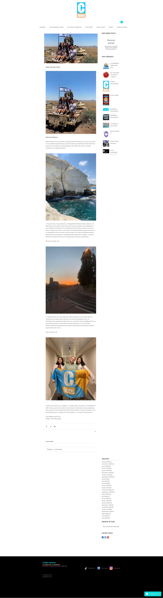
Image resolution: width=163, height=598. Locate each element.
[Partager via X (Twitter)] (50, 426)
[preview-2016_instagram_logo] (111, 568)
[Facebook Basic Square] (103, 537)
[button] (121, 21)
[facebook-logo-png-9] (98, 568)
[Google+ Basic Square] (108, 537)
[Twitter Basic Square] (105, 537)
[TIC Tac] (86, 568)
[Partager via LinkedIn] (55, 426)
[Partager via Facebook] (46, 426)
